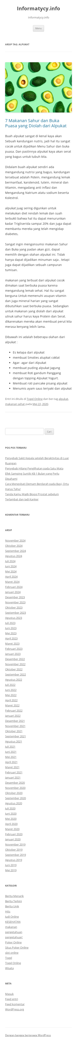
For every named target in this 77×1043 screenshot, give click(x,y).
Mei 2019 (10, 870)
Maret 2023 (12, 643)
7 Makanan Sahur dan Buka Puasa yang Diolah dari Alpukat (36, 123)
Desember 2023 (15, 597)
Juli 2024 (10, 561)
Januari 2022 (13, 716)
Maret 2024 (12, 582)
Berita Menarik (14, 896)
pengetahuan (13, 932)
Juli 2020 (10, 808)
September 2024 (15, 551)
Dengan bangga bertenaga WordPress (28, 1035)
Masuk (9, 994)
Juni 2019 (10, 865)
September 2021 (15, 736)
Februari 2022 (13, 710)
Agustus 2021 (13, 741)
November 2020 (15, 788)
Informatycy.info (38, 8)
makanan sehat (15, 404)
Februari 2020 (13, 834)
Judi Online (12, 917)
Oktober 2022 (13, 669)
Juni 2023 (10, 628)
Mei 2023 (10, 633)
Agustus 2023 (13, 618)
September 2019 (15, 855)
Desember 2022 (15, 659)
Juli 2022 (10, 685)
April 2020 (11, 824)
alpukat (63, 399)
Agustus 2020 (13, 803)
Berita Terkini (13, 901)
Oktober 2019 (13, 850)
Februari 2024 (13, 587)
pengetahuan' (14, 937)
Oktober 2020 (13, 793)
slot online (11, 953)
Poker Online (13, 942)
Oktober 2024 (13, 546)
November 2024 (15, 540)
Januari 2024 (13, 592)
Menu (38, 28)
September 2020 (15, 798)
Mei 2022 (10, 695)
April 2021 (11, 762)
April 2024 (11, 576)
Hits (7, 911)
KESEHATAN (13, 922)
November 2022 (15, 664)
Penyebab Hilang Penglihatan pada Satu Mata (34, 468)
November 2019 (15, 844)
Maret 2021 (12, 767)
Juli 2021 (10, 746)
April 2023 (11, 638)
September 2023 (15, 613)
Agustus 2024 (13, 556)
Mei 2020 (10, 819)
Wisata (9, 968)
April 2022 (11, 700)
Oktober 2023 (13, 607)
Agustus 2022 (13, 680)
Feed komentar (15, 1004)
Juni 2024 (10, 566)
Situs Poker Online (16, 947)
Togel (8, 958)
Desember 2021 (15, 721)
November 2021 (15, 726)
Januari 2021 (13, 777)
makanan (11, 927)
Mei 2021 (10, 757)
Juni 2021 (10, 752)
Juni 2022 (10, 690)
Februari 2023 (13, 649)
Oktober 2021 (13, 731)
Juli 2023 (10, 623)
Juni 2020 (10, 813)
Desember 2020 (15, 783)
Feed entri (11, 999)
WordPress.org (14, 1009)
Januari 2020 (13, 839)
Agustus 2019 (13, 860)
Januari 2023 (13, 654)
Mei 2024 (10, 571)
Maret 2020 (12, 829)
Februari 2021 (13, 772)
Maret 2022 (12, 705)
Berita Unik (12, 906)
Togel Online (35, 399)
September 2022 (15, 674)
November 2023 (15, 602)
